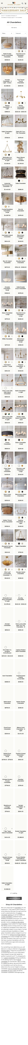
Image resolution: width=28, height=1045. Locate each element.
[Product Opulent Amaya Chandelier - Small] (7, 846)
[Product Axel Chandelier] (7, 665)
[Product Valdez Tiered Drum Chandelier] (7, 509)
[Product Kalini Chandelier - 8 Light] (7, 121)
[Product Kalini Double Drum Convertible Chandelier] (7, 43)
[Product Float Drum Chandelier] (7, 717)
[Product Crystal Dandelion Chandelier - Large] (7, 198)
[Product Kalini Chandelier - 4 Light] (21, 380)
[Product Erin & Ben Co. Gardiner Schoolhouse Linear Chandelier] (7, 639)
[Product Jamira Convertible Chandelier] (21, 95)
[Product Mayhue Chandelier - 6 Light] (21, 509)
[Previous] (16, 51)
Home (2, 15)
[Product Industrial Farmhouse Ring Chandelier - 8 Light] (7, 172)
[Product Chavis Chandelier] (7, 432)
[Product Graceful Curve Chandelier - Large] (21, 302)
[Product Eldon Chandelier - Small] (21, 432)
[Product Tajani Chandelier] (21, 535)
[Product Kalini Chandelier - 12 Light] (7, 872)
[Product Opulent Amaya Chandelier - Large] (21, 743)
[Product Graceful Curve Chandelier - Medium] (21, 43)
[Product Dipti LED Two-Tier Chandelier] (21, 121)
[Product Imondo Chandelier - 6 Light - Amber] (7, 69)
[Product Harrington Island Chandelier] (7, 224)
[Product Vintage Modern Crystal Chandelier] (7, 769)
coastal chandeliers (9, 958)
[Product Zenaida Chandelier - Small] (7, 276)
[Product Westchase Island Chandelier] (21, 483)
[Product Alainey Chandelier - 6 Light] (7, 95)
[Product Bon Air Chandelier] (21, 198)
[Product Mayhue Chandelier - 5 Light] (21, 354)
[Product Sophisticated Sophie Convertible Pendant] (21, 665)
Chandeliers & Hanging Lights (7, 17)
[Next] (25, 51)
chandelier (18, 907)
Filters (3, 33)
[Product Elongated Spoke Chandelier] (7, 535)
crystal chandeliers (6, 916)
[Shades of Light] (14, 3)
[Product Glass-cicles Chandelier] (7, 483)
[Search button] (22, 3)
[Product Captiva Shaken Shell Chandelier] (21, 639)
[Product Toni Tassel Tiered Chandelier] (21, 69)
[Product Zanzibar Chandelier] (21, 769)
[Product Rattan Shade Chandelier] (21, 691)
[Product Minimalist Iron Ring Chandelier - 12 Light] (7, 587)
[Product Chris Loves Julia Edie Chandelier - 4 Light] (7, 406)
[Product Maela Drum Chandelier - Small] (7, 743)
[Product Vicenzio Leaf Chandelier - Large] (21, 458)
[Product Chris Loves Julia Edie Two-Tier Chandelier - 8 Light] (21, 613)
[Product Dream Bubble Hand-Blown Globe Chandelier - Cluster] (21, 846)
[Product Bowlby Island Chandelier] (21, 250)
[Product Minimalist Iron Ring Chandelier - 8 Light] (7, 147)
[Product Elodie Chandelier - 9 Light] (21, 820)
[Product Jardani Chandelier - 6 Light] (21, 794)
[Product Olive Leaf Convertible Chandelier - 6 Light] (7, 561)
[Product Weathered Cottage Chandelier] (7, 794)
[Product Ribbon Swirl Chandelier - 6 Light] (21, 717)
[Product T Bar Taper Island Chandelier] (7, 820)
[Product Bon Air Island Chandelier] (7, 250)
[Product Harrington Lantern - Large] (7, 354)
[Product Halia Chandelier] (21, 172)
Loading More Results (14, 898)
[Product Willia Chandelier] (7, 328)
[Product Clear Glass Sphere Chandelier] (7, 458)
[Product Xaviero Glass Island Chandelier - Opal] (21, 406)
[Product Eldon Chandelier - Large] (7, 302)
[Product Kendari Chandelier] (7, 613)
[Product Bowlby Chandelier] (21, 587)
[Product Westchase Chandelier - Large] (21, 224)
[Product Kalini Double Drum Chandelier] (21, 276)
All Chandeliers (19, 17)
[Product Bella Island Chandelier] (7, 691)
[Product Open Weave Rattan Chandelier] (21, 147)
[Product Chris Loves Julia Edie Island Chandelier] (7, 380)
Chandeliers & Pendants (11, 15)
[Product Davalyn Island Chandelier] (21, 561)
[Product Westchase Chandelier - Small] (21, 328)
